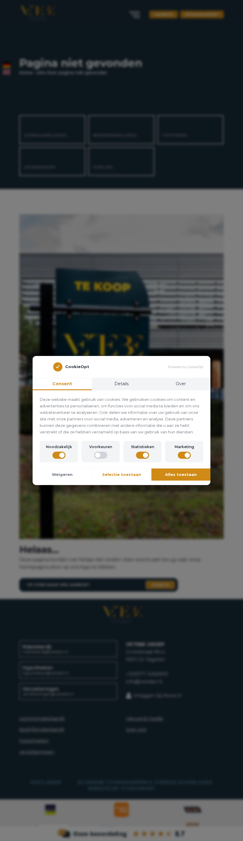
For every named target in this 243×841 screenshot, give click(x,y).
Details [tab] (121, 383)
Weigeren (62, 474)
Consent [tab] (62, 383)
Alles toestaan (181, 474)
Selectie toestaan (121, 474)
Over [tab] (181, 383)
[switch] (58, 455)
